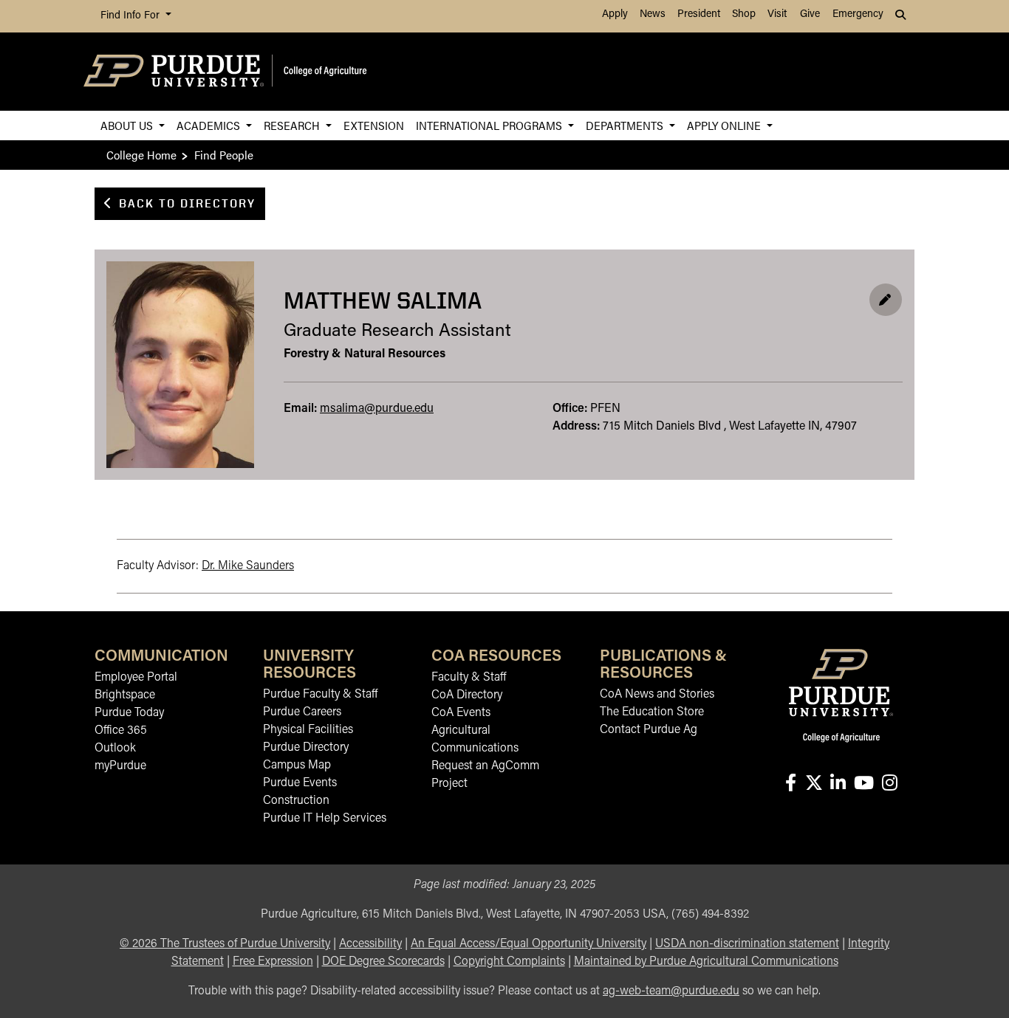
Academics (210, 125)
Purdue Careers (302, 712)
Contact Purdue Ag (648, 730)
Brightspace (125, 695)
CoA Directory (466, 695)
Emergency (857, 14)
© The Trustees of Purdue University (225, 944)
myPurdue (120, 766)
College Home (141, 154)
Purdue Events (300, 783)
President (698, 14)
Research (293, 125)
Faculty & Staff (468, 678)
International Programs (490, 125)
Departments (626, 125)
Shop (744, 14)
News (653, 14)
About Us (128, 125)
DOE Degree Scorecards (383, 962)
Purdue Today (129, 713)
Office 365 (121, 731)
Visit (777, 14)
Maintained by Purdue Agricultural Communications (706, 962)
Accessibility (370, 944)
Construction (296, 801)
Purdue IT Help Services (324, 819)
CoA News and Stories (657, 695)
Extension (373, 125)
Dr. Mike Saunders (248, 566)
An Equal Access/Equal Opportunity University (528, 944)
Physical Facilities (308, 730)
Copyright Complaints (509, 962)
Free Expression (273, 962)
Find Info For (131, 15)
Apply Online (725, 125)
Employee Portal (136, 678)
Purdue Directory (306, 748)
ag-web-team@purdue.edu (671, 991)
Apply (615, 14)
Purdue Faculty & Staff (320, 695)
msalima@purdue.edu (377, 409)
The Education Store (652, 712)
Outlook (115, 748)
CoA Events (460, 713)
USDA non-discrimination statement (747, 944)
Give (810, 14)
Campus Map (297, 765)
